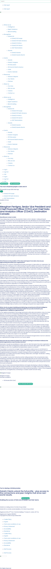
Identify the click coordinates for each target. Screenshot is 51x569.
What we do (7, 25)
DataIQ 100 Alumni (17, 45)
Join (5, 174)
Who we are (11, 88)
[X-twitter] (2, 502)
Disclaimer (7, 531)
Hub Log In (7, 5)
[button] (25, 7)
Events (6, 58)
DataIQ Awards (16, 52)
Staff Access (7, 549)
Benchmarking (12, 31)
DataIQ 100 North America (19, 41)
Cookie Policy (7, 519)
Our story (10, 86)
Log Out (6, 172)
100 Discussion (12, 65)
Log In (5, 169)
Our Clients (11, 79)
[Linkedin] (0, 502)
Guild (9, 69)
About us (6, 84)
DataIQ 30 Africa (17, 43)
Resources (7, 74)
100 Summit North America (15, 67)
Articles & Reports (13, 76)
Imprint (6, 522)
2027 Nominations (17, 48)
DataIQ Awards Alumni (18, 55)
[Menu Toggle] (1, 191)
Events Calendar (12, 72)
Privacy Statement (9, 526)
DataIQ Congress (13, 62)
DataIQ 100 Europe (17, 38)
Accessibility (7, 529)
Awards (10, 50)
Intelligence (11, 27)
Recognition (7, 34)
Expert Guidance (12, 29)
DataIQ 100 (11, 36)
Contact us (11, 93)
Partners (10, 81)
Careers (10, 91)
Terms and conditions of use (12, 524)
